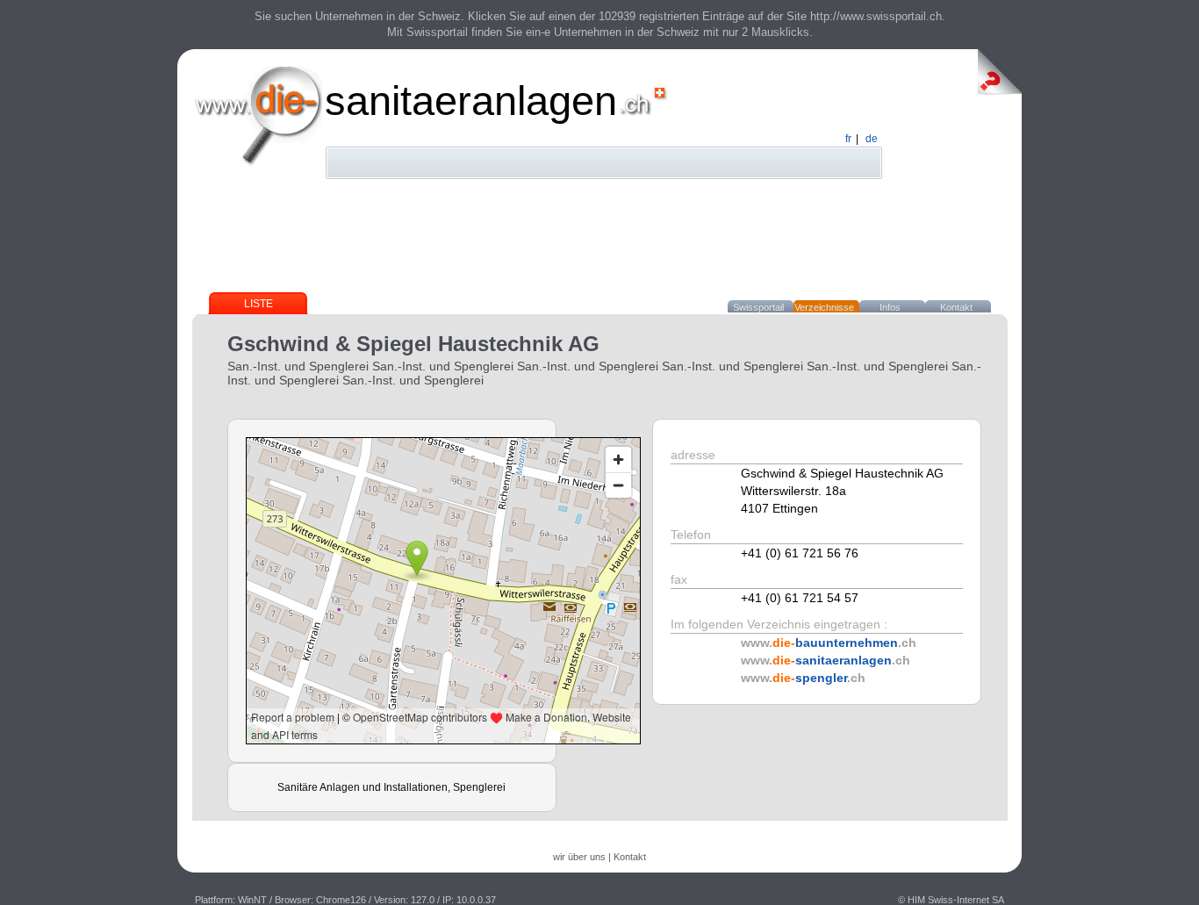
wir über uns (579, 856)
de (871, 139)
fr (848, 139)
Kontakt (956, 307)
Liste (258, 304)
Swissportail (758, 307)
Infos (890, 307)
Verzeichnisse (824, 307)
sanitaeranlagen (471, 100)
